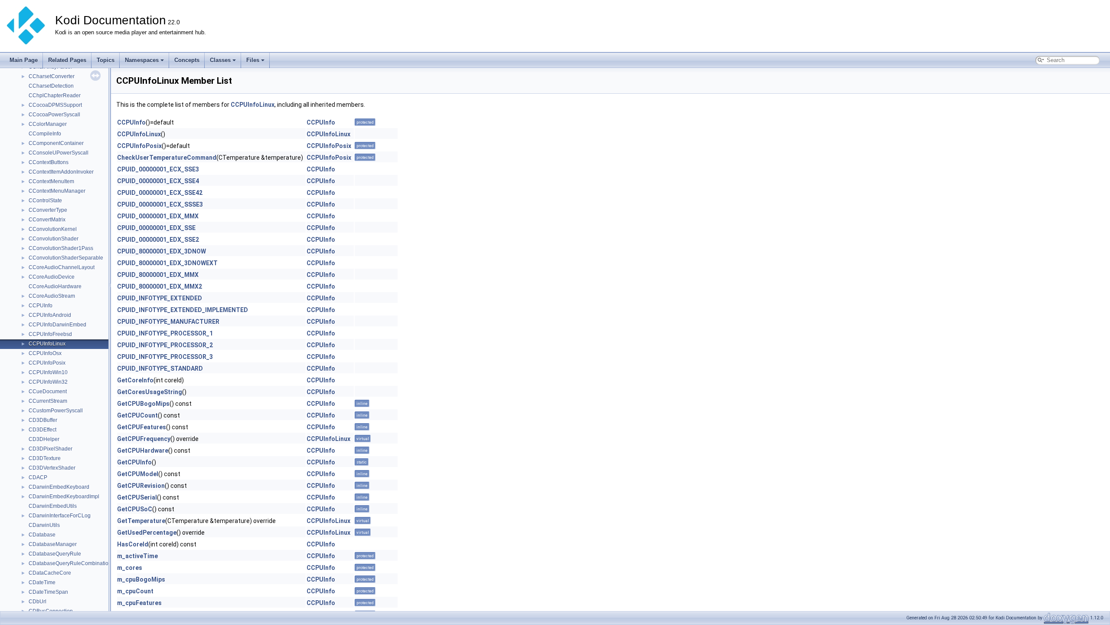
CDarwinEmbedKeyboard (59, 487)
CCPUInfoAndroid (50, 315)
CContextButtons (49, 162)
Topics (105, 60)
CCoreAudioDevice (52, 277)
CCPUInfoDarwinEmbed (57, 325)
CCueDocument (48, 391)
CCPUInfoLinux (47, 344)
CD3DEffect (42, 430)
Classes (220, 60)
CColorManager (48, 124)
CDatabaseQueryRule (55, 554)
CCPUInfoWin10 (48, 372)
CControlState (45, 200)
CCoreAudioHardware (55, 286)
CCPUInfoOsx (45, 353)
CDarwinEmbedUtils (53, 506)
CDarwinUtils (44, 525)
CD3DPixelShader (50, 449)
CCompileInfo (45, 134)
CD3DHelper (44, 439)
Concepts (186, 60)
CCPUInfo (40, 306)
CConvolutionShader (53, 239)
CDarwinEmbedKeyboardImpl (64, 496)
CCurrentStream (48, 401)
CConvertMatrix (47, 220)
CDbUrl (37, 602)
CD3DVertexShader (52, 468)
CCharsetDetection (51, 86)
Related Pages (67, 60)
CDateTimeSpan (48, 592)
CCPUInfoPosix (47, 363)
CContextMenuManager (57, 191)
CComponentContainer (56, 143)
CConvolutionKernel (53, 229)
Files (252, 60)
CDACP (38, 477)
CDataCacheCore (50, 573)
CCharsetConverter (52, 76)
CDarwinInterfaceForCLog (60, 516)
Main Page (24, 60)
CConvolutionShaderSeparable (66, 258)
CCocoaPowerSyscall (54, 115)
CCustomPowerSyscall (56, 411)
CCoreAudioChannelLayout (62, 267)
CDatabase (42, 535)
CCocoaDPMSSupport (55, 105)
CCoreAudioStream (52, 296)
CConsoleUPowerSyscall (58, 153)
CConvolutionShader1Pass (61, 248)
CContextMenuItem (51, 181)
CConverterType (48, 210)
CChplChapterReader (55, 95)
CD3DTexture (45, 458)
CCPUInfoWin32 (48, 382)
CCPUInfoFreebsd (50, 334)
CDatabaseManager (53, 544)
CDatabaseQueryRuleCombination (70, 563)
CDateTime (42, 582)
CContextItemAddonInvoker (61, 172)
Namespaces (142, 60)
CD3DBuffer (43, 420)
